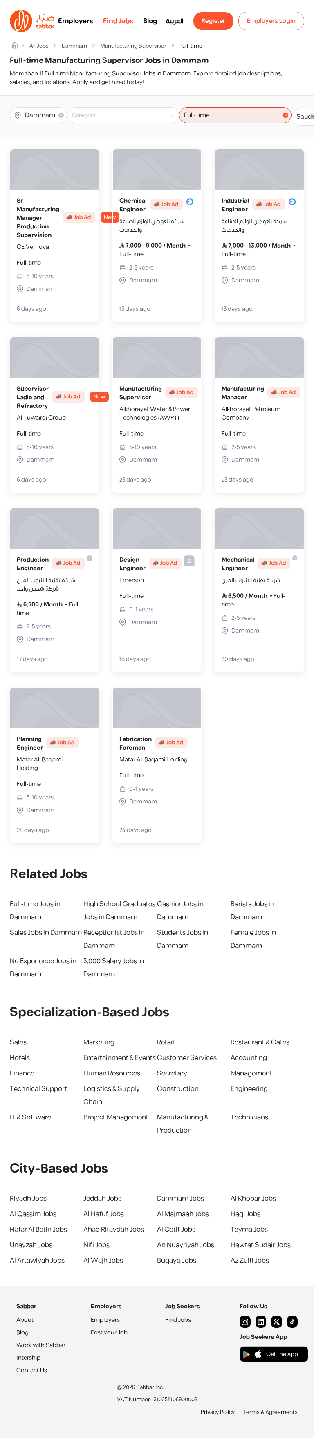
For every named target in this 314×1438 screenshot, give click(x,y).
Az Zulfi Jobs (250, 1260)
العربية (175, 21)
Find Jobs (118, 21)
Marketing (98, 1042)
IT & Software (30, 1117)
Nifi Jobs (96, 1245)
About (25, 1320)
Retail (165, 1042)
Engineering (249, 1089)
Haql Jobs (245, 1214)
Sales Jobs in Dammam (46, 932)
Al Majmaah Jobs (183, 1214)
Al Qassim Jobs (33, 1214)
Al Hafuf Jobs (103, 1214)
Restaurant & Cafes (260, 1042)
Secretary (172, 1073)
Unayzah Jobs (31, 1245)
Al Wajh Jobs (103, 1260)
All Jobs (39, 46)
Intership (28, 1358)
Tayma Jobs (249, 1229)
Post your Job (109, 1332)
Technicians (249, 1117)
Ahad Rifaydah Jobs (113, 1229)
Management (251, 1073)
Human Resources (111, 1073)
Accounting (249, 1058)
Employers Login (271, 21)
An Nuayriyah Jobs (185, 1245)
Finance (22, 1073)
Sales (18, 1042)
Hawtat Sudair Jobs (261, 1245)
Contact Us (31, 1370)
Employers (75, 21)
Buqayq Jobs (176, 1260)
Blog (150, 21)
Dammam (74, 46)
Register (213, 21)
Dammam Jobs (180, 1198)
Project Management (115, 1117)
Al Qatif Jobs (176, 1229)
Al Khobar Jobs (253, 1198)
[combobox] (129, 115)
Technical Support (38, 1089)
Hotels (20, 1058)
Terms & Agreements (270, 1412)
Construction (178, 1089)
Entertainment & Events (119, 1058)
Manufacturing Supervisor (133, 46)
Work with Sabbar (40, 1345)
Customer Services (187, 1058)
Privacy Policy (218, 1412)
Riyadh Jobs (28, 1198)
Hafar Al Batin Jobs (38, 1229)
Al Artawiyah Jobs (37, 1260)
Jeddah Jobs (102, 1198)
